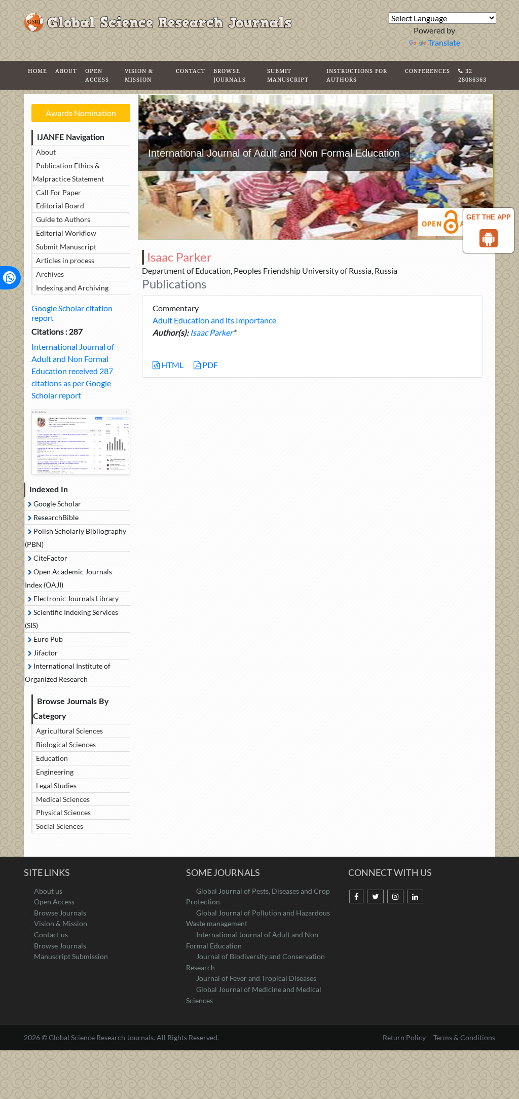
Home (37, 71)
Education (52, 758)
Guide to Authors (63, 219)
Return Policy (405, 1037)
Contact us (51, 934)
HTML (171, 365)
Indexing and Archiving (72, 287)
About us (48, 891)
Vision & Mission (139, 75)
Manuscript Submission (71, 956)
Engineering (54, 771)
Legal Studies (56, 785)
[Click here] (81, 442)
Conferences (427, 71)
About (66, 71)
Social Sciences (59, 826)
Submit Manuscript (288, 75)
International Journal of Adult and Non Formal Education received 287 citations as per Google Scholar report (72, 371)
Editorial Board (60, 205)
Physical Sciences (63, 812)
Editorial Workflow (66, 233)
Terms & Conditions (464, 1037)
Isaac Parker (211, 332)
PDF (209, 365)
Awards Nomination (81, 113)
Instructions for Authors (356, 75)
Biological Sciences (66, 744)
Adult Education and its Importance (214, 320)
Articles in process (65, 260)
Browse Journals (229, 75)
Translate (444, 42)
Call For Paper (58, 192)
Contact (190, 71)
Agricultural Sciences (69, 730)
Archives (50, 274)
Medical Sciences (63, 799)
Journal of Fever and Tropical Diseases (256, 978)
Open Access (97, 75)
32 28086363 (472, 75)
